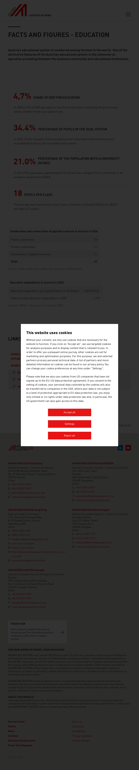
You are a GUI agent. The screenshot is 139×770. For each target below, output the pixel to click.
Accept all (69, 412)
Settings (69, 424)
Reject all (69, 435)
